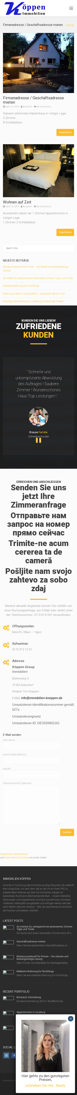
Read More (65, 132)
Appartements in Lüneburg (31, 1012)
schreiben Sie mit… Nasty (45, 1085)
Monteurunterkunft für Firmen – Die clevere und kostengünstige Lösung (42, 957)
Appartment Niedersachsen (14, 854)
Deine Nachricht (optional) (17, 783)
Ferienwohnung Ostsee (16, 857)
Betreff (6, 769)
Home (70, 25)
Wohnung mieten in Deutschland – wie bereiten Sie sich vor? (34, 293)
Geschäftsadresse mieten (31, 941)
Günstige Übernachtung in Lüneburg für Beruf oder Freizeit (33, 301)
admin (29, 106)
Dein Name (9, 740)
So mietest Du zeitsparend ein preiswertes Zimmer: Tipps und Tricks (38, 278)
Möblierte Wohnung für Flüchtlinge (21, 285)
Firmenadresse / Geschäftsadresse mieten (33, 100)
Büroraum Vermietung (29, 997)
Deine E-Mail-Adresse (14, 754)
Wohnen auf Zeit (17, 202)
